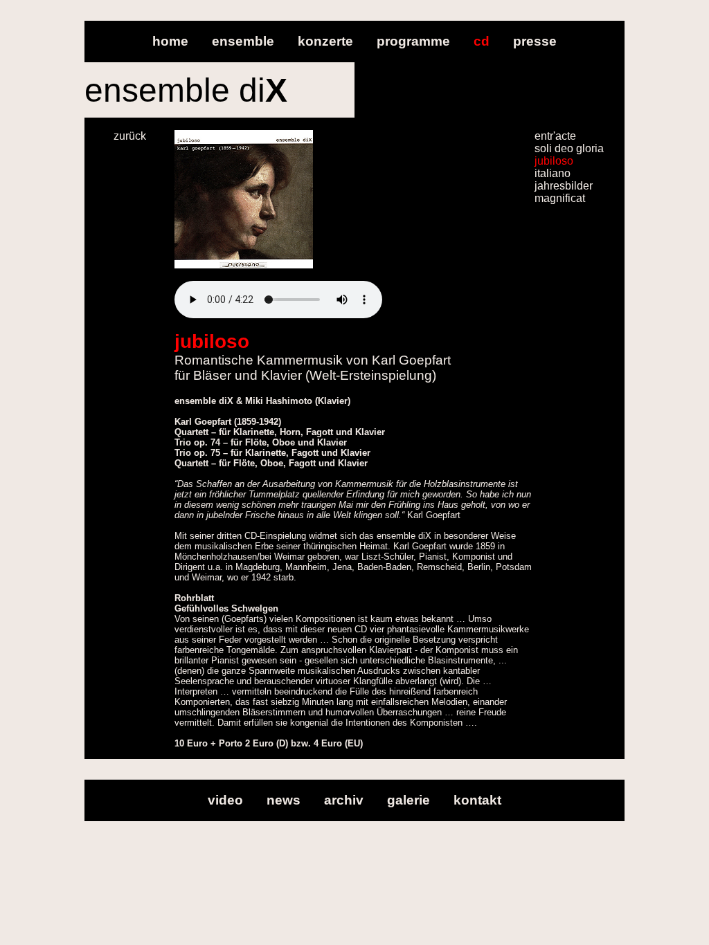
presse (535, 41)
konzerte (325, 41)
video (225, 800)
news (283, 800)
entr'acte (555, 136)
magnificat (560, 198)
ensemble (243, 41)
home (170, 41)
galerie (408, 800)
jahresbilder (564, 186)
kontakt (477, 800)
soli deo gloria (569, 148)
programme (413, 41)
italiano (553, 173)
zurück (130, 136)
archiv (344, 800)
